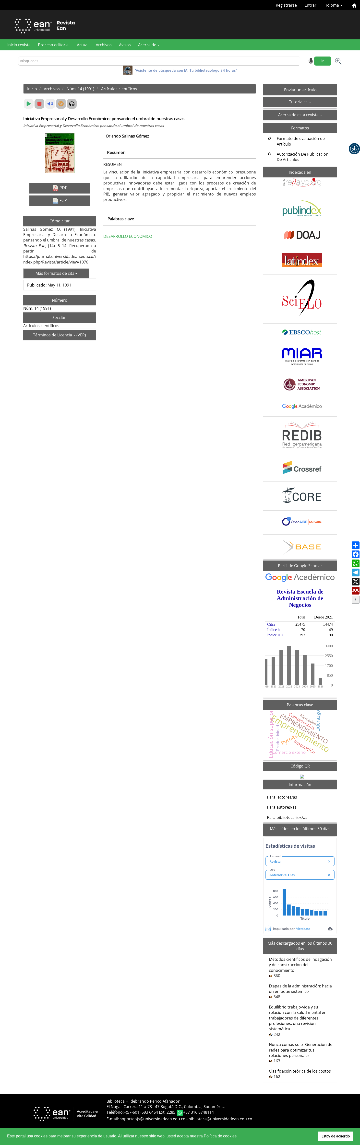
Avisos (125, 44)
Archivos (104, 44)
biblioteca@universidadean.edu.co (220, 1119)
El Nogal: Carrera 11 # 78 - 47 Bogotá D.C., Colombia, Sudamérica (166, 1106)
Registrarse (286, 5)
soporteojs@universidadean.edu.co (152, 1119)
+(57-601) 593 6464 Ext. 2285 (150, 1112)
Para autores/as (282, 807)
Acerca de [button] (147, 44)
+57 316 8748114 (198, 1112)
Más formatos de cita (55, 273)
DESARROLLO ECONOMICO (127, 236)
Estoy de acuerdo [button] (336, 1136)
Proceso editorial (54, 44)
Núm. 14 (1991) (80, 89)
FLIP (63, 200)
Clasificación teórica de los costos (300, 1071)
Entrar (310, 5)
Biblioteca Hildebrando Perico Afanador (143, 1101)
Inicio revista (19, 44)
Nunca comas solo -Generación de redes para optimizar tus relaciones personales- (300, 1050)
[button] (354, 148)
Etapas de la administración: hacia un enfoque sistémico (300, 988)
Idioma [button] (333, 5)
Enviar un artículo (300, 89)
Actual (82, 44)
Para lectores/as (282, 797)
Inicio (32, 89)
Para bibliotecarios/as (287, 817)
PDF (63, 187)
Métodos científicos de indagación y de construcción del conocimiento (300, 965)
